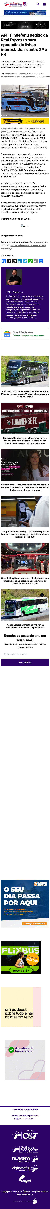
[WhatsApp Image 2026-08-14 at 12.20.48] (25, 12)
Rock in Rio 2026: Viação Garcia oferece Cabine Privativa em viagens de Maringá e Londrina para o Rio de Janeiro (25, 394)
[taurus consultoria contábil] (25, 24)
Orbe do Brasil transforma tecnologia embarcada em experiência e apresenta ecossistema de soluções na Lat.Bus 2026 (25, 581)
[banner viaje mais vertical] (25, 1060)
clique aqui (38, 242)
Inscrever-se (25, 662)
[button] (38, 4)
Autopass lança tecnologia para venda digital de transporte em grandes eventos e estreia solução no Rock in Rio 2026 (25, 534)
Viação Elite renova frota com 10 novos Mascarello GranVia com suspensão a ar (25, 626)
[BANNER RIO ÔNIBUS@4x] (25, 903)
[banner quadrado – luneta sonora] (21, 1007)
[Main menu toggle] (44, 4)
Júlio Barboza (10, 74)
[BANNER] (25, 120)
